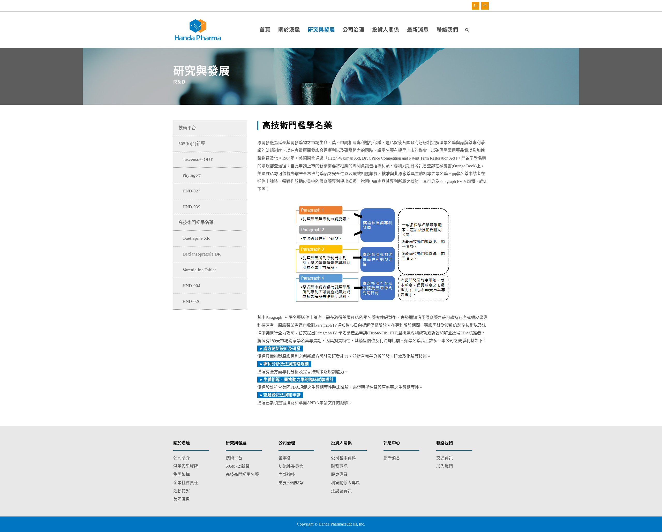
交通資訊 (444, 458)
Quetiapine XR (194, 238)
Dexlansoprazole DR (199, 254)
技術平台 (187, 127)
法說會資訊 (341, 491)
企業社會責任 (185, 483)
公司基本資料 (343, 458)
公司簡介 (181, 458)
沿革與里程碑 (185, 466)
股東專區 (339, 474)
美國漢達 (181, 499)
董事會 (285, 458)
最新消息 (391, 458)
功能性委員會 (291, 466)
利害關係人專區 (345, 483)
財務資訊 (339, 466)
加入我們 (444, 466)
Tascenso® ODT (195, 159)
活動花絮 (181, 491)
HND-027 (189, 191)
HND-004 (189, 285)
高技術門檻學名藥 (196, 222)
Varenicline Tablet (197, 269)
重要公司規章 (291, 483)
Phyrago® (189, 175)
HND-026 (189, 301)
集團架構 (181, 474)
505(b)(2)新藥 (191, 143)
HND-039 (189, 206)
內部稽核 (287, 474)
